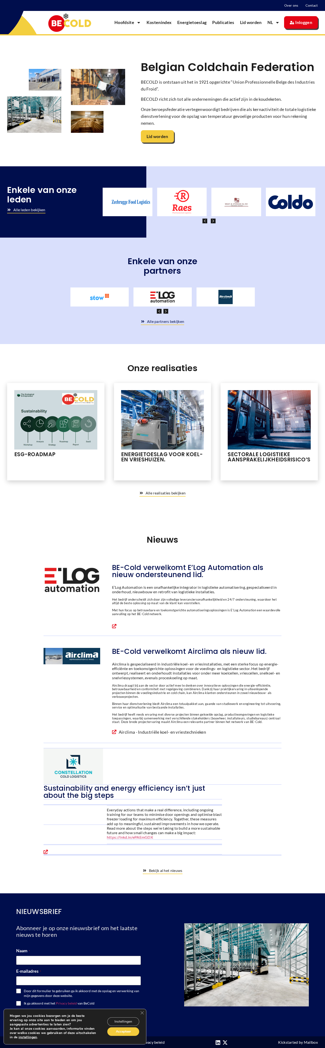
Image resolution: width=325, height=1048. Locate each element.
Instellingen (123, 1021)
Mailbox (311, 1042)
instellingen (28, 1037)
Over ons (291, 5)
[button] (213, 221)
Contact (311, 5)
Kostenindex (159, 22)
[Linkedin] (218, 1042)
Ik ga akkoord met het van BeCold (59, 1003)
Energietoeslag (192, 22)
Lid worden (251, 22)
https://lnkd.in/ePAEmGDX (130, 837)
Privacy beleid (66, 1003)
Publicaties (223, 22)
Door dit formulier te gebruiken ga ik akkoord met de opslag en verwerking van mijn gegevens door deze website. (81, 993)
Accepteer (123, 1031)
